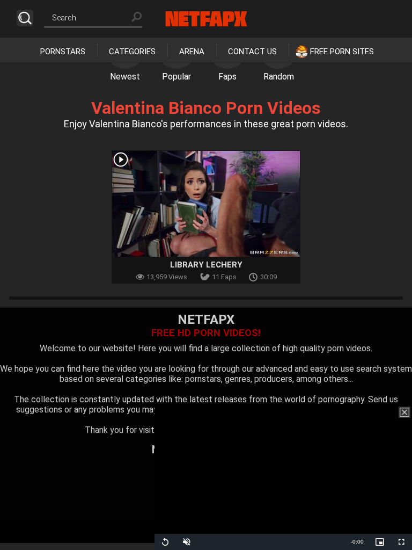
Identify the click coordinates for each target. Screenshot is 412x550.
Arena (191, 51)
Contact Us (252, 51)
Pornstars (62, 51)
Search (25, 18)
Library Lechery (206, 265)
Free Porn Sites (342, 51)
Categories (132, 51)
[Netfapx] (206, 19)
